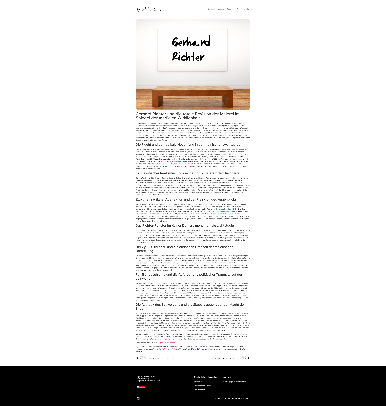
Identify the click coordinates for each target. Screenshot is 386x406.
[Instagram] (138, 398)
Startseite (211, 9)
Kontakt (246, 9)
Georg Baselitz (176, 161)
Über (238, 9)
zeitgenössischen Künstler (192, 347)
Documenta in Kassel (223, 211)
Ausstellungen (164, 349)
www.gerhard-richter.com (165, 343)
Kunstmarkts (179, 323)
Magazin (221, 9)
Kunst (214, 334)
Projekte (230, 9)
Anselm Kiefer (216, 214)
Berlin (174, 349)
